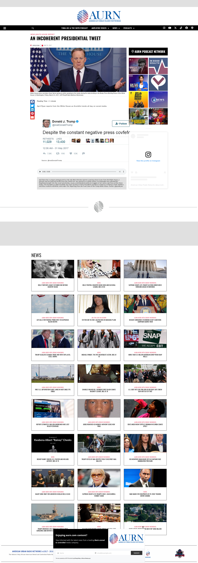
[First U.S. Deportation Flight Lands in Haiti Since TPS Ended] (53, 373)
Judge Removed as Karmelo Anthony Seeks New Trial (99, 425)
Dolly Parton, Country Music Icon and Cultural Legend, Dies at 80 (99, 286)
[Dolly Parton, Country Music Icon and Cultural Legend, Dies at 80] (99, 269)
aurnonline (161, 185)
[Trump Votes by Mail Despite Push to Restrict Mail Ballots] (99, 443)
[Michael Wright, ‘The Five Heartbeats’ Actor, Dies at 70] (99, 339)
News (115, 28)
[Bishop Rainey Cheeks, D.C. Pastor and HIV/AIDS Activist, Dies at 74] (53, 443)
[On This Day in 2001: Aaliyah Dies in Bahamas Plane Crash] (99, 304)
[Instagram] (164, 27)
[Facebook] (186, 27)
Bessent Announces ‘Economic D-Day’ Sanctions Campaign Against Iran (145, 321)
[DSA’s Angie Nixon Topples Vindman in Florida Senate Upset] (145, 408)
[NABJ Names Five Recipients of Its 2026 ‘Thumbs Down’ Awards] (145, 478)
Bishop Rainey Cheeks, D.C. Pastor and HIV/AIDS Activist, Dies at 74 (53, 460)
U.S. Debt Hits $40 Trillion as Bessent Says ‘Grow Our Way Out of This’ (145, 390)
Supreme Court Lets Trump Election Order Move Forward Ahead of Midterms (145, 286)
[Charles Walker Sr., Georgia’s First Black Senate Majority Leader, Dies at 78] (99, 373)
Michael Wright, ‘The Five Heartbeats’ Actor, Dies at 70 (99, 355)
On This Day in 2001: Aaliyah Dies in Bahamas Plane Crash (99, 321)
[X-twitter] (175, 27)
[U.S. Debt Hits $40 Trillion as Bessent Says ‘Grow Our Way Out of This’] (145, 373)
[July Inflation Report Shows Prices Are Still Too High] (99, 513)
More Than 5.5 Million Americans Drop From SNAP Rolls (145, 355)
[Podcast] (192, 27)
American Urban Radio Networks (143, 185)
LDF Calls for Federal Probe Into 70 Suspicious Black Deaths (53, 321)
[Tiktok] (181, 27)
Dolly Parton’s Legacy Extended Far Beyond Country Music (53, 286)
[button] (32, 102)
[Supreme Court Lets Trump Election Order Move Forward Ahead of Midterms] (145, 269)
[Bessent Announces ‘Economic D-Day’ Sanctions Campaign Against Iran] (145, 304)
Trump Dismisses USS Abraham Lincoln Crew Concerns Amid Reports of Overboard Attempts (53, 530)
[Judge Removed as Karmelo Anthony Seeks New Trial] (99, 408)
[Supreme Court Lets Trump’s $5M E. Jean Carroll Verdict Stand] (99, 478)
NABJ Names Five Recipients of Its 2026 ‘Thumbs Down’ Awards (145, 495)
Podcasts (128, 28)
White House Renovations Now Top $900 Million (145, 529)
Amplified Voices (99, 28)
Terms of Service (85, 558)
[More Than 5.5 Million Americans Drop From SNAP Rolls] (145, 339)
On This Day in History (99, 318)
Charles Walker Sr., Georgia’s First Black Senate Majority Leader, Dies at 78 (99, 390)
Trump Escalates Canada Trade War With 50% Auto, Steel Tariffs (52, 355)
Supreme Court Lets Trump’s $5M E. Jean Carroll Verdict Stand (99, 495)
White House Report (45, 34)
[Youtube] (169, 27)
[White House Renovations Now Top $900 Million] (145, 513)
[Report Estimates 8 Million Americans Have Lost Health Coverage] (53, 408)
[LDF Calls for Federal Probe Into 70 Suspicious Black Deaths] (53, 304)
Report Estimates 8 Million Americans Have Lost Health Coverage (52, 425)
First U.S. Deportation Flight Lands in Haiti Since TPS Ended (53, 390)
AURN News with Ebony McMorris (53, 283)
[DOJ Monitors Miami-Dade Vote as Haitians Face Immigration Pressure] (145, 443)
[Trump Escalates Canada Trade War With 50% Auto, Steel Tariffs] (53, 339)
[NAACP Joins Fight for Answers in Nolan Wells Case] (53, 478)
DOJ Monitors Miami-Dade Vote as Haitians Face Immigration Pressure (145, 460)
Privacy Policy (77, 558)
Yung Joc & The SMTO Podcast (74, 28)
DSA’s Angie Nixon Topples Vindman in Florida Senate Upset (145, 425)
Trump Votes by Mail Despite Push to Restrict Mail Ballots (99, 460)
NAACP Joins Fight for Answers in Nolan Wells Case (52, 494)
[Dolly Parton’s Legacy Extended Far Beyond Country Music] (53, 269)
